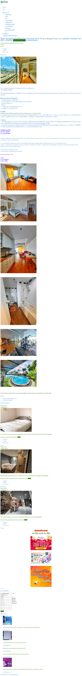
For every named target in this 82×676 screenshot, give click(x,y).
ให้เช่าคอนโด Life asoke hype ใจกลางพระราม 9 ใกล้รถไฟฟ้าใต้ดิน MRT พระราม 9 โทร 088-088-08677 (21, 517)
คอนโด (6, 16)
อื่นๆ (6, 31)
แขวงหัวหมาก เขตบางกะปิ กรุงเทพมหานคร (8, 437)
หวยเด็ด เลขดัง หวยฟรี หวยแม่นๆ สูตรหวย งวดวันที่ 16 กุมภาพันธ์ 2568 (14, 642)
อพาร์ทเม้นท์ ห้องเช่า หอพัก (10, 24)
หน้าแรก (4, 7)
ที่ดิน (6, 18)
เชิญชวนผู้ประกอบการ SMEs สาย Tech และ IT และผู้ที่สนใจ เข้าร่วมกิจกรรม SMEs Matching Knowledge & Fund (21, 627)
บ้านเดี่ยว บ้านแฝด (8, 14)
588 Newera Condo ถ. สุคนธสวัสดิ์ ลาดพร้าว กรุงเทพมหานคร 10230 (14, 478)
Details (19, 437)
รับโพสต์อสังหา (5, 33)
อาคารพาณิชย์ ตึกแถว (9, 20)
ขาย (3, 8)
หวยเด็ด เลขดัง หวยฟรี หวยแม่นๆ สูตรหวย (10, 35)
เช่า (3, 10)
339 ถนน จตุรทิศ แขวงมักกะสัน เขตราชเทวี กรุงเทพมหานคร (12, 519)
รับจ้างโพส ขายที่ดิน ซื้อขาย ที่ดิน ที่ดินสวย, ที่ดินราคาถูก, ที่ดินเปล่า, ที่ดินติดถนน (16, 654)
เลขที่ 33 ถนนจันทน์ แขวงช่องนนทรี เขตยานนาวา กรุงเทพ (11, 43)
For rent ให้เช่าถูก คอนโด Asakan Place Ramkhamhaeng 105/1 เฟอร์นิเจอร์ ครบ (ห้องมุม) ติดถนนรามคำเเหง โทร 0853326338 (26, 434)
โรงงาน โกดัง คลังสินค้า (9, 26)
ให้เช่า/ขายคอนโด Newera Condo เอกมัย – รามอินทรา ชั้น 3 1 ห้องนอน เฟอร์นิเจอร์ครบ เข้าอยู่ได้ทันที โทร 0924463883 (24, 475)
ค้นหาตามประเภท (6, 12)
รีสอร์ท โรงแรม (7, 28)
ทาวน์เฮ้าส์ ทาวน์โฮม (8, 22)
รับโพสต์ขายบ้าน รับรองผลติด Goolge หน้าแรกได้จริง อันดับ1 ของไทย (14, 648)
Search (2, 611)
